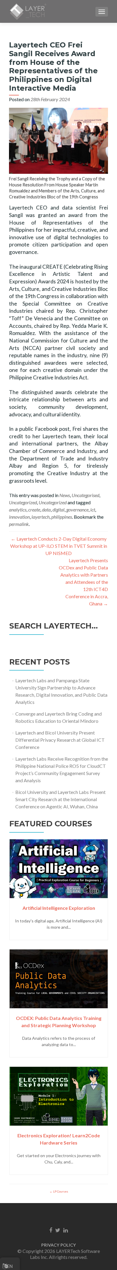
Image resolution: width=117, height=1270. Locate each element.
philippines (61, 517)
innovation (19, 517)
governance (77, 509)
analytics (17, 509)
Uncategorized (23, 502)
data (46, 509)
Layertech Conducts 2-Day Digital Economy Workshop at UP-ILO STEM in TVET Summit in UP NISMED (58, 546)
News (64, 495)
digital (58, 509)
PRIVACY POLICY (58, 1244)
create (34, 509)
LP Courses (60, 1191)
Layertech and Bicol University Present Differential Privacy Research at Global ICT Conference (60, 740)
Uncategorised (85, 495)
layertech (41, 517)
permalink (19, 524)
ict (92, 509)
